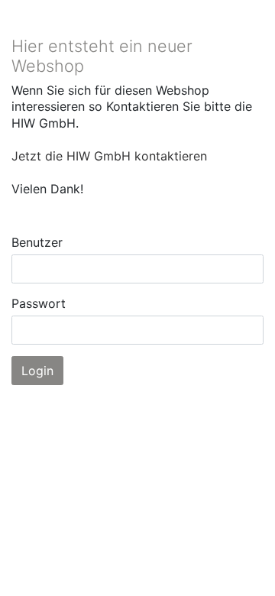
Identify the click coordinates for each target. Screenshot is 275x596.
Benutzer (37, 242)
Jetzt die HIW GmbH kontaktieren (109, 156)
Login (37, 370)
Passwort (38, 303)
